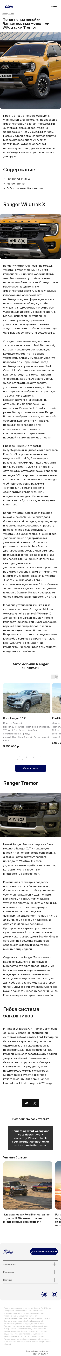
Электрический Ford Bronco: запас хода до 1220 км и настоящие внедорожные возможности (26, 1218)
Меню (53, 6)
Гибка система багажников (25, 188)
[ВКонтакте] (26, 1103)
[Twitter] (35, 1103)
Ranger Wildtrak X (18, 178)
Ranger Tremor (16, 183)
